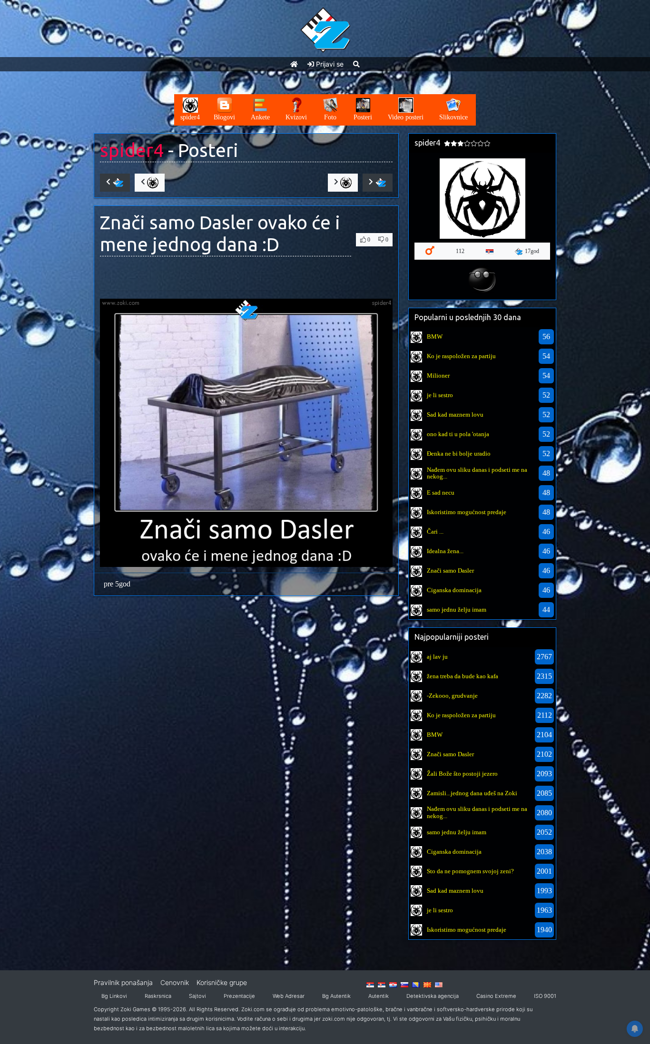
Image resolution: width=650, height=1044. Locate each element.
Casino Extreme (496, 996)
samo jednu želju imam (456, 609)
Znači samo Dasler (450, 570)
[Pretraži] (356, 64)
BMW (435, 336)
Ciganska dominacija (454, 590)
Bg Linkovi (114, 996)
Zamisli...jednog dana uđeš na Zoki (472, 793)
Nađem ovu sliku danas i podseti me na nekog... (477, 473)
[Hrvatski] (393, 984)
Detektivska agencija (432, 996)
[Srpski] (381, 984)
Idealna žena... (445, 551)
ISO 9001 (545, 996)
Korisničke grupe (222, 982)
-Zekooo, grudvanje (452, 695)
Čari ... (435, 531)
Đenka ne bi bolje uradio (459, 453)
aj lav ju (437, 656)
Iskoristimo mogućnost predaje (466, 512)
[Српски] (370, 984)
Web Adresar (289, 996)
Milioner (438, 375)
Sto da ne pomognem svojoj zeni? (470, 871)
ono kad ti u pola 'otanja (458, 434)
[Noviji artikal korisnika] (150, 183)
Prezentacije (239, 996)
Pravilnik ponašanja (123, 982)
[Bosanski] (416, 984)
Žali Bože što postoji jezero (462, 773)
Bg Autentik (336, 996)
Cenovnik (174, 982)
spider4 (132, 150)
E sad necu (440, 492)
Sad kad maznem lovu (455, 414)
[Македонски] (427, 984)
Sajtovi (197, 996)
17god (532, 251)
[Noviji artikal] (115, 183)
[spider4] (416, 336)
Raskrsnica (158, 996)
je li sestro (440, 395)
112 (460, 251)
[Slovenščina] (404, 984)
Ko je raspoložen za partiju (461, 356)
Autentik (378, 996)
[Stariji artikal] (378, 183)
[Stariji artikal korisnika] (343, 183)
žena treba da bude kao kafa (462, 676)
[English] (439, 984)
